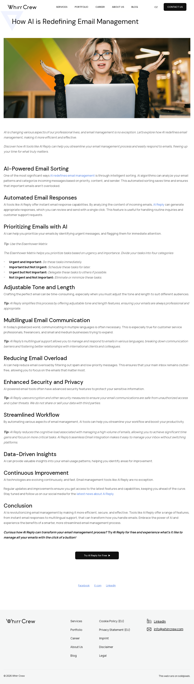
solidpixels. (184, 676)
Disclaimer (106, 647)
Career (75, 638)
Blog (73, 655)
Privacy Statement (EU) (114, 630)
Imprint (104, 638)
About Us (76, 647)
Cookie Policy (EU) (111, 621)
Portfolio (76, 630)
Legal (103, 655)
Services (76, 621)
